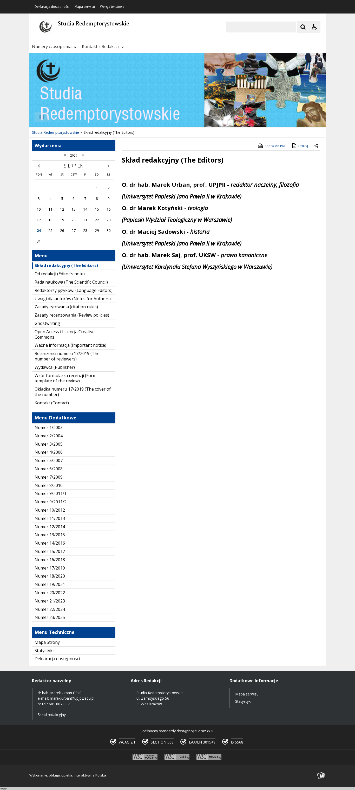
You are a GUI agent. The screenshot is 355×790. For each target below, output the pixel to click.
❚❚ (40, 116)
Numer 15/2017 (50, 551)
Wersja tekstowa (112, 6)
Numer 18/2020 (50, 576)
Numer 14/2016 (50, 543)
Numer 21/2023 (50, 601)
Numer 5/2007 (49, 460)
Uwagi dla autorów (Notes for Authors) (73, 299)
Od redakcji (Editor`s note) (60, 274)
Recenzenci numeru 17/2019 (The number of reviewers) (67, 356)
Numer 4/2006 (49, 452)
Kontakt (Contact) (52, 403)
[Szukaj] (303, 27)
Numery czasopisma (51, 46)
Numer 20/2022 (50, 592)
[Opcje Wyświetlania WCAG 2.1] (314, 27)
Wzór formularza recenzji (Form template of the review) (65, 378)
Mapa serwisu (85, 6)
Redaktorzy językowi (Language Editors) (74, 290)
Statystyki (44, 650)
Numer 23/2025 (50, 617)
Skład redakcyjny (52, 714)
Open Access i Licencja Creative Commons (65, 334)
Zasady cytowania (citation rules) (66, 307)
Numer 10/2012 (50, 510)
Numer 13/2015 (50, 535)
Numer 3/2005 (49, 444)
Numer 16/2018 (50, 560)
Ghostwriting (47, 323)
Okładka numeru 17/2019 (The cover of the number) (73, 391)
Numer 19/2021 (50, 584)
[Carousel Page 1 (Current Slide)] (80, 117)
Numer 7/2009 (49, 477)
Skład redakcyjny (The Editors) (66, 265)
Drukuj (303, 146)
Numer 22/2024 (50, 609)
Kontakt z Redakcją (100, 46)
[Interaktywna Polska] (321, 775)
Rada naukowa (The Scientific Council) (71, 282)
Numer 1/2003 (49, 427)
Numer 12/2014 (50, 527)
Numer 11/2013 (50, 518)
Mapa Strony (47, 642)
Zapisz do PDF (275, 146)
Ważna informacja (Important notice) (70, 345)
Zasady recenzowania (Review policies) (72, 315)
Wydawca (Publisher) (55, 367)
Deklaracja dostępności (52, 6)
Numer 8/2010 (49, 485)
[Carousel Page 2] (85, 117)
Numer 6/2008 (49, 469)
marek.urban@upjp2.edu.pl (72, 698)
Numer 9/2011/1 (51, 493)
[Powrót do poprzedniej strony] (316, 146)
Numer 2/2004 (49, 436)
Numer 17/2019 (50, 568)
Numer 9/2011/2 (51, 502)
